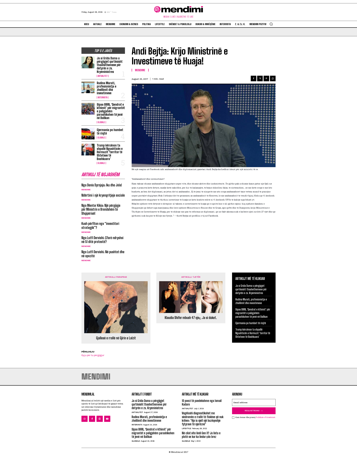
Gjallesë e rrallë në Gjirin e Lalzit (116, 338)
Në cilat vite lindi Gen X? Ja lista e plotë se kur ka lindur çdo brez (201, 435)
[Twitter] (260, 78)
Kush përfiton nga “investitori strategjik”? (100, 226)
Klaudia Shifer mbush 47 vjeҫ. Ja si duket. (191, 318)
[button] (271, 24)
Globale (101, 122)
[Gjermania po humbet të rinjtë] (88, 133)
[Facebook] (253, 78)
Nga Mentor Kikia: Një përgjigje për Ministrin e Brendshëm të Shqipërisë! (100, 209)
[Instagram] (84, 419)
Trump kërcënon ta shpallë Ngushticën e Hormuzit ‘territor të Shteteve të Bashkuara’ (110, 152)
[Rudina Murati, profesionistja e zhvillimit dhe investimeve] (88, 87)
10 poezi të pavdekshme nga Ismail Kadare (202, 402)
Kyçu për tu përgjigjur (92, 355)
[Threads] (100, 419)
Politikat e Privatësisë (265, 417)
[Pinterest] (266, 78)
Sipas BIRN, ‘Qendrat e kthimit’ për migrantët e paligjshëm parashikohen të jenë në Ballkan (111, 111)
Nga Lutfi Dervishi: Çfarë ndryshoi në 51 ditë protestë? (102, 240)
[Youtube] (107, 419)
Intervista (102, 97)
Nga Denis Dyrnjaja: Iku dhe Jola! (101, 185)
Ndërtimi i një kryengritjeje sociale (103, 195)
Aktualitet (103, 76)
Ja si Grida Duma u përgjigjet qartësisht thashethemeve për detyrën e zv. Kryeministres (110, 65)
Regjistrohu (252, 411)
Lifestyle (186, 428)
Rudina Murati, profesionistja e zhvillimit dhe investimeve (106, 88)
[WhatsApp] (273, 78)
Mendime (86, 190)
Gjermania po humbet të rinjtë (110, 131)
